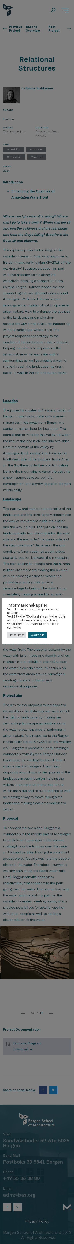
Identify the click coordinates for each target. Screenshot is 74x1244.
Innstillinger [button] (17, 635)
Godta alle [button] (37, 635)
